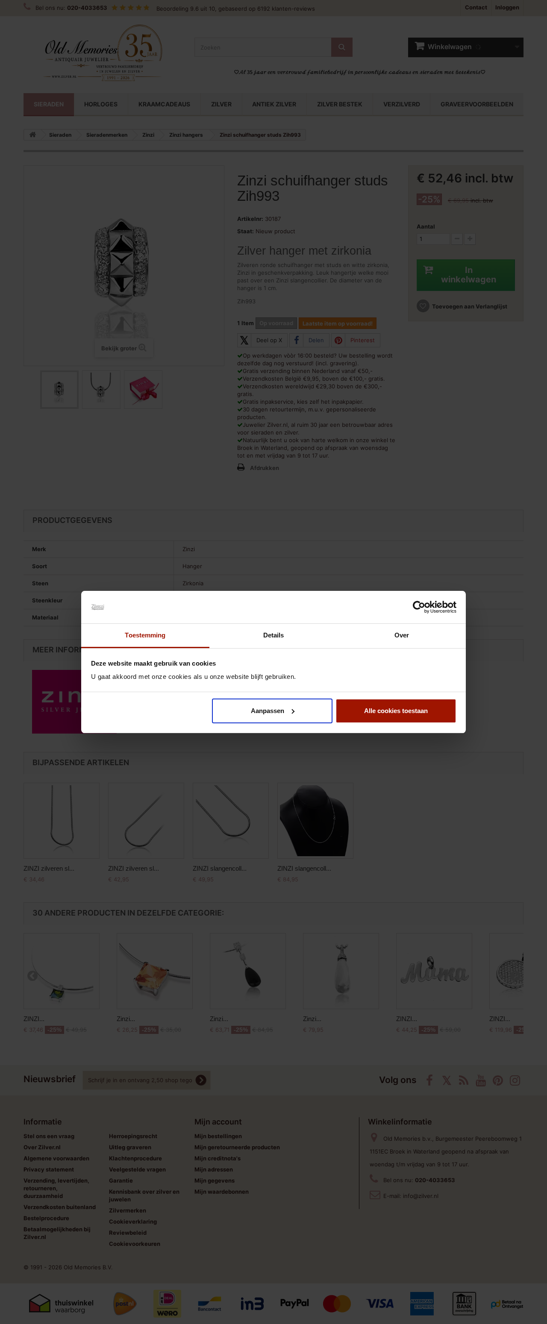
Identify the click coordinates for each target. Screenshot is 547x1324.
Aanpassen (267, 710)
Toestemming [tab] (145, 635)
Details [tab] (273, 635)
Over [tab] (401, 635)
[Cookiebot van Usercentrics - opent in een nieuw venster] (419, 607)
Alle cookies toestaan (396, 710)
